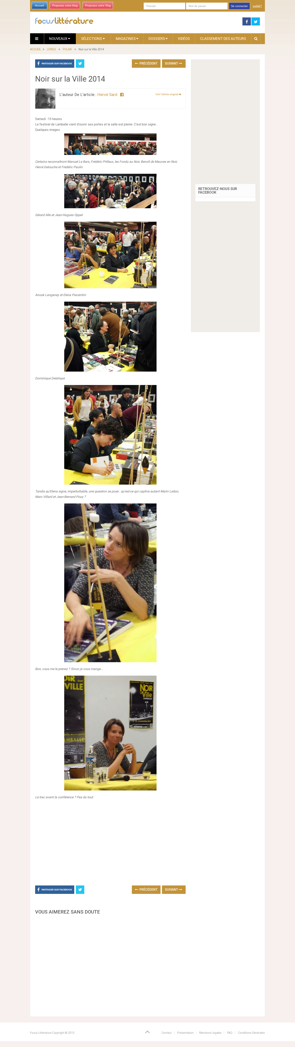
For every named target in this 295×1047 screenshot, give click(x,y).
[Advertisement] (110, 964)
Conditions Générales (251, 1032)
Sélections (92, 38)
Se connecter (239, 6)
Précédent (148, 63)
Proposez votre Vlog (98, 5)
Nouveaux (58, 38)
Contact (167, 1032)
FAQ (229, 1032)
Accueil (39, 5)
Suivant (172, 63)
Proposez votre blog (65, 5)
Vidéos (184, 38)
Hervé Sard (107, 94)
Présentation (185, 1032)
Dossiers (157, 38)
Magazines (126, 38)
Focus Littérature (41, 1032)
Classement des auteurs (223, 38)
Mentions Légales (210, 1032)
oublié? (257, 6)
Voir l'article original (167, 94)
